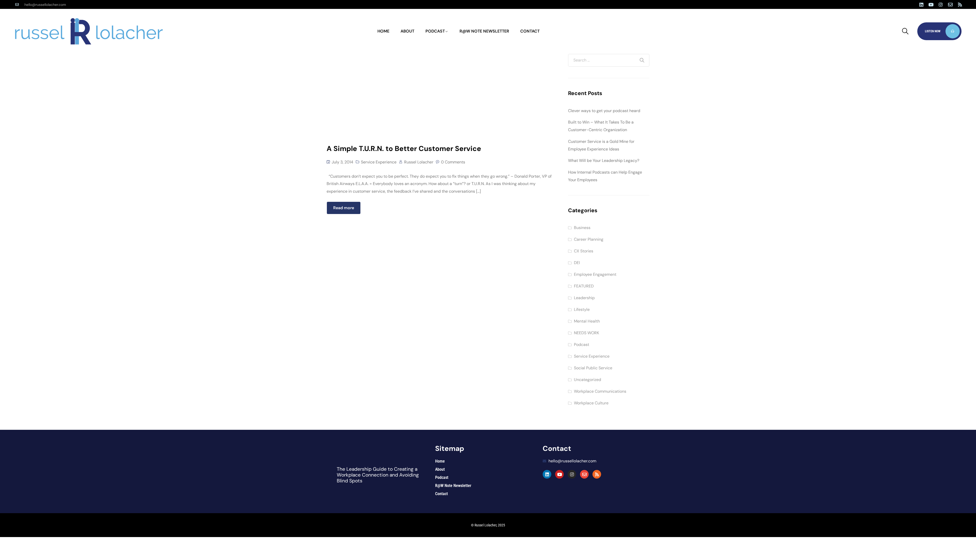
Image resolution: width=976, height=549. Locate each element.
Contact (530, 31)
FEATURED (584, 286)
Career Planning (588, 239)
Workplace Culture (591, 403)
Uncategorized (587, 379)
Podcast (435, 31)
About (407, 31)
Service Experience (378, 162)
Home (383, 31)
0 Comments (453, 162)
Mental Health (587, 321)
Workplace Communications (600, 391)
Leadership (584, 297)
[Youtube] (931, 4)
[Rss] (960, 4)
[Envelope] (950, 4)
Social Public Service (593, 368)
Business (582, 227)
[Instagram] (940, 4)
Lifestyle (582, 309)
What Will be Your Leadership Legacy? (603, 160)
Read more (343, 207)
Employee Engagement (595, 274)
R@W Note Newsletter (484, 31)
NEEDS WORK (586, 333)
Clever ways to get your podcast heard (604, 110)
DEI (577, 262)
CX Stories (583, 251)
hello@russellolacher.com (45, 4)
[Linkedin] (921, 4)
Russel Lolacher (418, 162)
